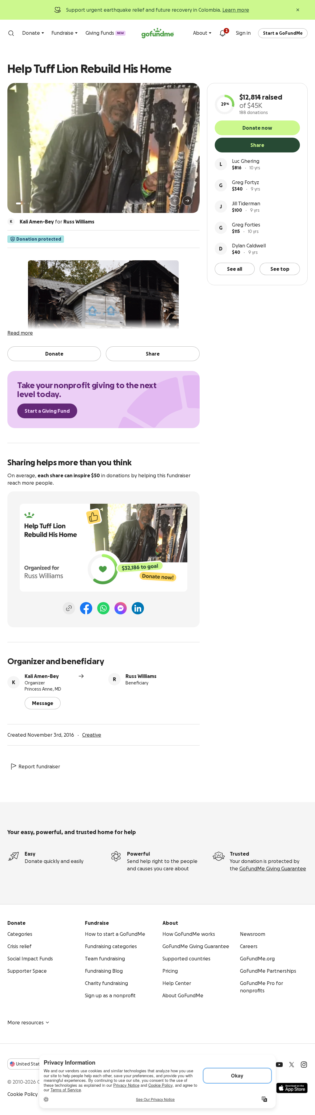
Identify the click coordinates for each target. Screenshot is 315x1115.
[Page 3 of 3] (29, 203)
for (57, 221)
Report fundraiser (39, 766)
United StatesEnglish (39, 1064)
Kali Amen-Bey (42, 676)
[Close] (298, 10)
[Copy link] (69, 608)
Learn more (235, 10)
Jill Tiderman (246, 203)
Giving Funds (105, 33)
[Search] (11, 33)
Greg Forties (246, 224)
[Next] (187, 201)
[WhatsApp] (103, 608)
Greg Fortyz (245, 182)
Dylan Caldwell (249, 245)
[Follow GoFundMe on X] (291, 1064)
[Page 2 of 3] (24, 203)
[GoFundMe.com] (158, 33)
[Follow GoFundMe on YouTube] (279, 1064)
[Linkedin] (138, 608)
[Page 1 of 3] (18, 203)
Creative (91, 735)
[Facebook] (86, 608)
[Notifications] (222, 33)
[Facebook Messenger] (120, 608)
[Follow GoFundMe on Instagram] (304, 1064)
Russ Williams (141, 676)
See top (279, 269)
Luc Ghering (245, 161)
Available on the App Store (292, 1088)
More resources (25, 1022)
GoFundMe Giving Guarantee (272, 868)
